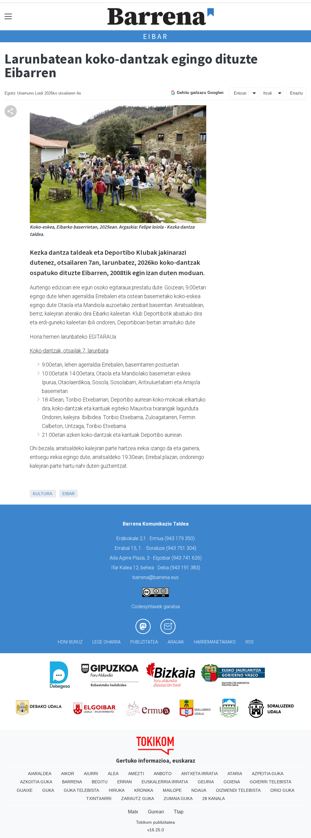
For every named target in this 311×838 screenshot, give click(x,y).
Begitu (100, 781)
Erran (124, 781)
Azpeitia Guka (267, 773)
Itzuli (267, 93)
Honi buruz (70, 642)
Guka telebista (81, 790)
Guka (48, 790)
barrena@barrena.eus (155, 577)
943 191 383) (186, 568)
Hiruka (117, 790)
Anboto (163, 773)
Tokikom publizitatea (155, 822)
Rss (249, 642)
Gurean (156, 811)
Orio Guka (282, 790)
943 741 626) (187, 558)
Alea (113, 773)
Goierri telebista (270, 781)
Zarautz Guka (137, 798)
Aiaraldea (39, 773)
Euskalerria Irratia (165, 781)
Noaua (198, 790)
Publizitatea (144, 642)
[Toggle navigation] (8, 16)
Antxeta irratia (199, 773)
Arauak (176, 642)
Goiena (232, 781)
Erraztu (296, 93)
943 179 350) (180, 538)
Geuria (206, 781)
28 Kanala (213, 798)
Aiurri (91, 773)
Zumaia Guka (178, 798)
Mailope (172, 790)
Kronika (143, 790)
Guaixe (24, 790)
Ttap (178, 811)
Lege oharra (106, 642)
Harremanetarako (215, 642)
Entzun (240, 93)
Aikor (67, 773)
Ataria (234, 773)
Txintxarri (98, 798)
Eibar (155, 36)
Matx (133, 811)
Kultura (42, 493)
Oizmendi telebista (238, 790)
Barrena (72, 781)
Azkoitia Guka (36, 781)
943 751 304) (182, 548)
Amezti (136, 773)
